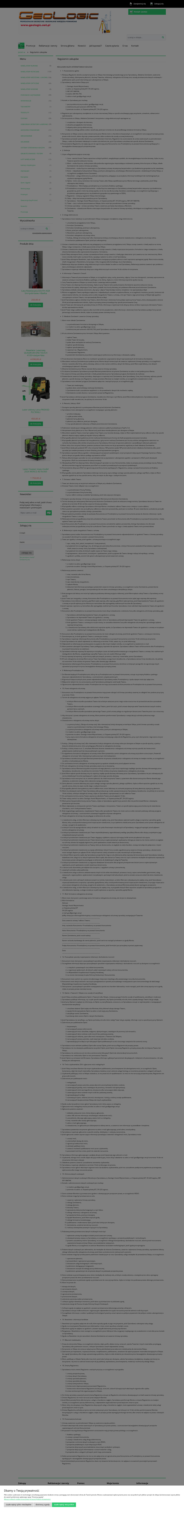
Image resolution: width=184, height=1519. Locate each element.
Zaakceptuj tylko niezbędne (18, 1504)
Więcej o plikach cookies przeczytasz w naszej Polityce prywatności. (27, 1499)
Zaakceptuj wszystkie (64, 1504)
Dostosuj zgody (43, 1504)
